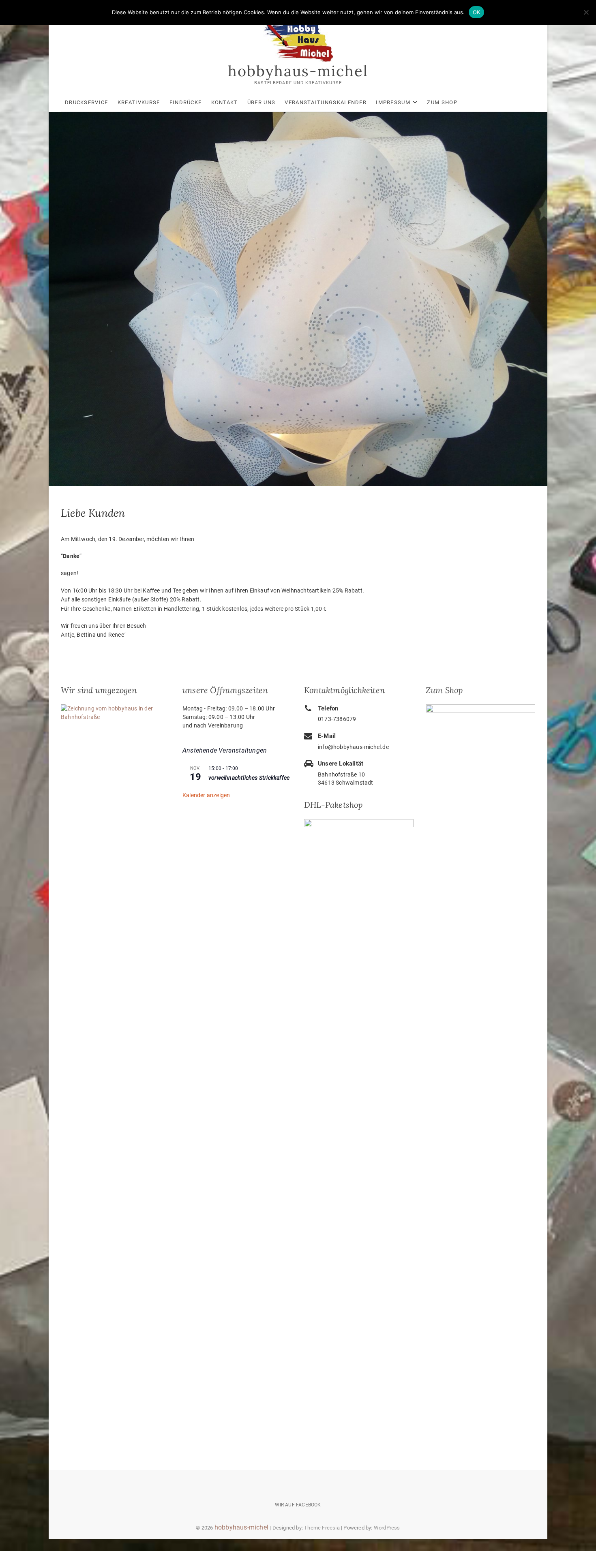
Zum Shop (442, 102)
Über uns (261, 102)
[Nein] (586, 12)
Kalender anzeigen (206, 795)
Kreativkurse (139, 102)
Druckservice (86, 102)
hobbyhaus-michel (298, 71)
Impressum (393, 102)
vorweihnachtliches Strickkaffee (248, 777)
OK (476, 12)
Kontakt (224, 102)
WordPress (387, 1528)
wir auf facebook (298, 1505)
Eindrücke (185, 102)
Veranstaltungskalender (326, 102)
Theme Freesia (322, 1528)
